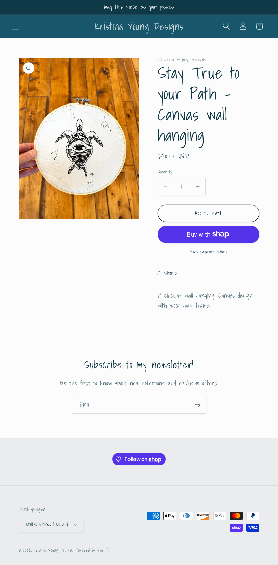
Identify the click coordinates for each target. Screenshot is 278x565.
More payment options (209, 252)
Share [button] (170, 272)
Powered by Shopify (93, 550)
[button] (15, 26)
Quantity (165, 171)
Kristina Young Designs (55, 550)
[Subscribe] (198, 405)
